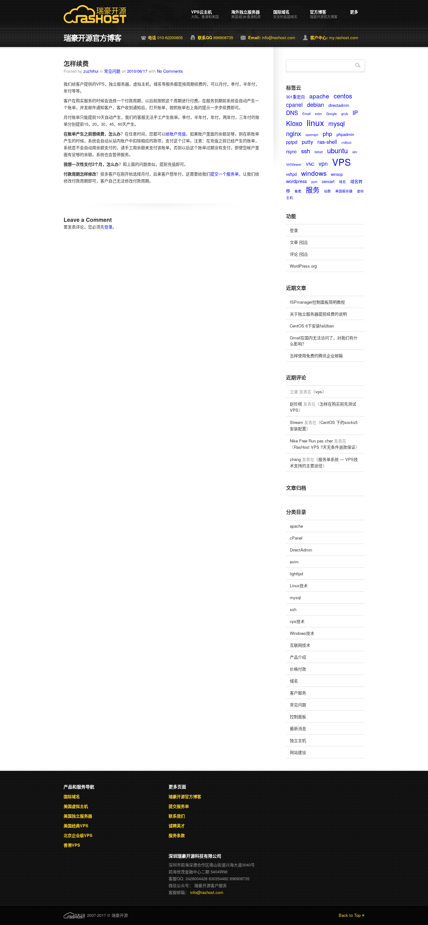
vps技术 (297, 621)
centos (343, 95)
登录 (108, 227)
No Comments (170, 71)
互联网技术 (300, 645)
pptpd (291, 141)
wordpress (296, 181)
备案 (298, 191)
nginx (293, 133)
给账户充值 (175, 134)
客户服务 (298, 693)
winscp (337, 174)
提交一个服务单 (224, 174)
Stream (296, 422)
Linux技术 (299, 585)
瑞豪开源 (111, 11)
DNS (292, 112)
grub (344, 113)
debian (315, 104)
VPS (341, 161)
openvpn (311, 134)
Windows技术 (302, 633)
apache (319, 95)
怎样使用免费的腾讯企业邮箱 (316, 355)
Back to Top (350, 915)
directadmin (338, 105)
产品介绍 (298, 657)
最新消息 (298, 728)
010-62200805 (165, 37)
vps (319, 392)
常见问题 (112, 71)
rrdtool (346, 142)
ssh (305, 150)
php (327, 133)
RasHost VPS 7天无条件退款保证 (324, 447)
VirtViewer (293, 164)
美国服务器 (343, 191)
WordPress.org (303, 266)
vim (354, 151)
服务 (313, 189)
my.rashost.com (334, 37)
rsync (291, 151)
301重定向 (295, 97)
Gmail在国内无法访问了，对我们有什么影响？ (324, 341)
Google (331, 113)
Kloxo (294, 123)
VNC (310, 164)
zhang (295, 459)
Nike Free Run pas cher (311, 441)
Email (306, 113)
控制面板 (298, 716)
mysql (336, 123)
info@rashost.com (271, 37)
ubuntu (337, 150)
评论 (299, 254)
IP (355, 112)
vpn (323, 163)
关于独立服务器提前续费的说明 (318, 314)
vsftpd (291, 174)
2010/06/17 (137, 71)
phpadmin (345, 134)
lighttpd (296, 574)
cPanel (296, 538)
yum (314, 181)
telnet (319, 151)
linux (315, 122)
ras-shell (327, 141)
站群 (327, 191)
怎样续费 (76, 63)
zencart (328, 181)
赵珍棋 (296, 404)
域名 (342, 181)
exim (318, 113)
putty (307, 141)
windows (313, 173)
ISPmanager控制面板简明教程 (317, 302)
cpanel (294, 104)
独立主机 (298, 740)
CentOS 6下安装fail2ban (312, 326)
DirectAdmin (301, 550)
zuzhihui (90, 71)
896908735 (215, 37)
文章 (299, 242)
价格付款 (298, 669)
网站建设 (298, 752)
